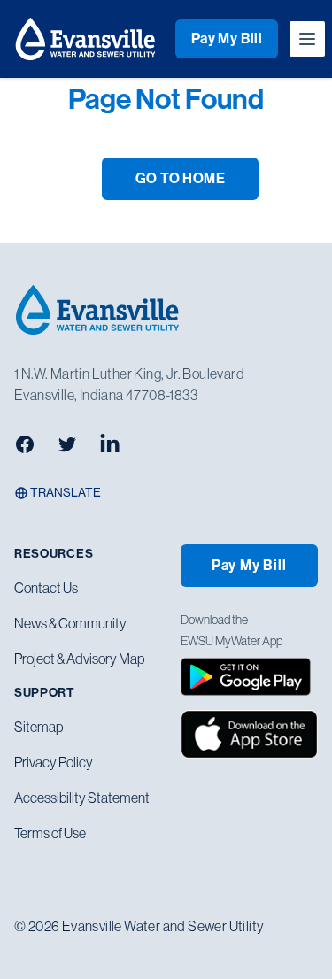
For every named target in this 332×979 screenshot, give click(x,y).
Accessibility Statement (82, 798)
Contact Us (46, 588)
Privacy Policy (53, 762)
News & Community (70, 623)
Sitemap (38, 727)
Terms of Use (50, 833)
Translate (64, 492)
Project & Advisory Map (79, 659)
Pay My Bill (226, 38)
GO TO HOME (180, 178)
